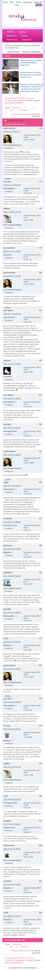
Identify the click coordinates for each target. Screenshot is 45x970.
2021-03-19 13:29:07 (12, 485)
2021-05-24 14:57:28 (12, 767)
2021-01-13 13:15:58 (12, 314)
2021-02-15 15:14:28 (12, 364)
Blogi (11, 2)
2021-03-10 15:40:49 (12, 455)
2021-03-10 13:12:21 (12, 428)
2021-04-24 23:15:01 (12, 669)
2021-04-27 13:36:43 (12, 702)
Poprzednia (16, 108)
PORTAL (10, 32)
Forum (5, 2)
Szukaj (24, 35)
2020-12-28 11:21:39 (12, 212)
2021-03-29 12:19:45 (12, 549)
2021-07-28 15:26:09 (12, 884)
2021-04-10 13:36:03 (12, 612)
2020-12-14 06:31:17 (12, 131)
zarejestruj (27, 114)
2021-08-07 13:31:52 (12, 916)
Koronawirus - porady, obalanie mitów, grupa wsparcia (22, 101)
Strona (7, 178)
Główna (22, 32)
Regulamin (11, 35)
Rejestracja (12, 39)
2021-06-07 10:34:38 (12, 799)
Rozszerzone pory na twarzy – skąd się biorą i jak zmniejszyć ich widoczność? (31, 74)
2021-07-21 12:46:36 (12, 849)
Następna (24, 110)
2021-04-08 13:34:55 (12, 576)
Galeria (18, 2)
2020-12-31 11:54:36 (12, 251)
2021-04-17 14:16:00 (12, 642)
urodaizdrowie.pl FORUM (14, 98)
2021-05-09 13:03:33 (12, 729)
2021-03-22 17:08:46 (12, 522)
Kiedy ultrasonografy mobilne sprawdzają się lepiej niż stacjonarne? (31, 62)
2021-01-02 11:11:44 (12, 276)
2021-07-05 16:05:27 (12, 824)
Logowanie (27, 39)
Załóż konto (27, 2)
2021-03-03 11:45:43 (12, 398)
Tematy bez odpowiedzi (31, 52)
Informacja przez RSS (15, 120)
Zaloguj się (38, 2)
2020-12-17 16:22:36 (12, 185)
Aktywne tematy (13, 52)
